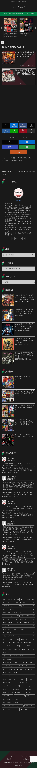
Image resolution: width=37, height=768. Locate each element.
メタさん (18, 200)
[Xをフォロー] (10, 142)
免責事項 (9, 759)
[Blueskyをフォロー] (27, 142)
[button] (31, 131)
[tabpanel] (10, 28)
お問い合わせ (27, 759)
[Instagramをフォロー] (10, 147)
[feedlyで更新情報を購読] (27, 147)
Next (36, 28)
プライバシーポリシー (27, 756)
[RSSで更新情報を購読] (18, 152)
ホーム (10, 756)
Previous (1, 28)
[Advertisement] (18, 103)
